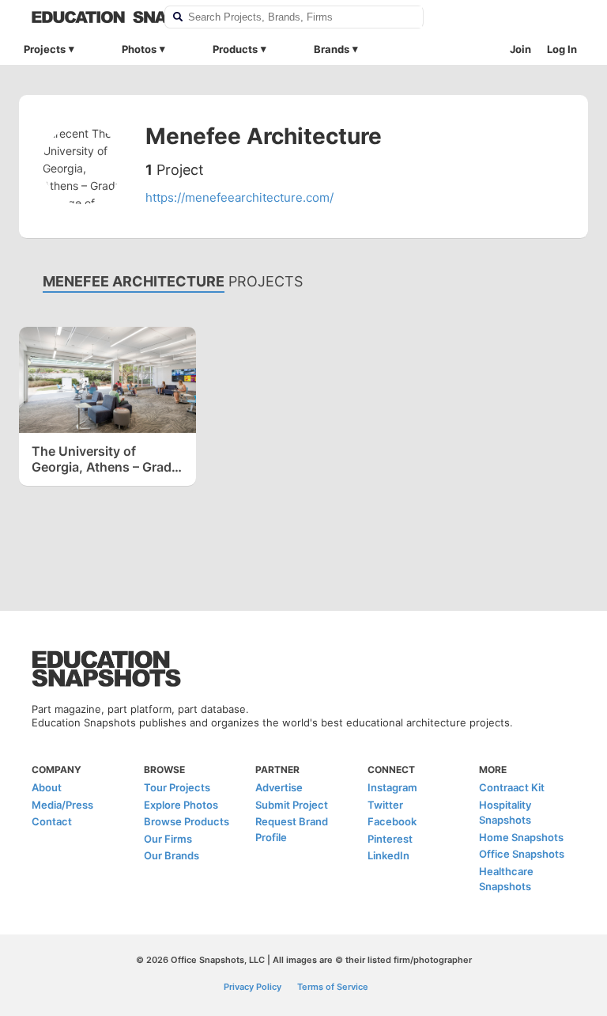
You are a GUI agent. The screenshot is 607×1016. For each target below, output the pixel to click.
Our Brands (171, 855)
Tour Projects (177, 787)
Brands (331, 49)
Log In (562, 49)
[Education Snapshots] (88, 17)
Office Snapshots (521, 853)
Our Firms (168, 838)
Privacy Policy (252, 986)
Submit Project (291, 804)
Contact (52, 821)
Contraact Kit (512, 787)
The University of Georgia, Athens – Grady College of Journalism (105, 459)
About (47, 787)
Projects (45, 49)
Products (235, 49)
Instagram (392, 787)
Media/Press (62, 804)
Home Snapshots (521, 837)
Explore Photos (181, 804)
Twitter (385, 804)
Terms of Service (332, 986)
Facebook (392, 821)
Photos (139, 49)
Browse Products (186, 821)
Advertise (279, 787)
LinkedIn (388, 855)
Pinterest (390, 838)
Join (520, 49)
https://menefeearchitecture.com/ (239, 197)
